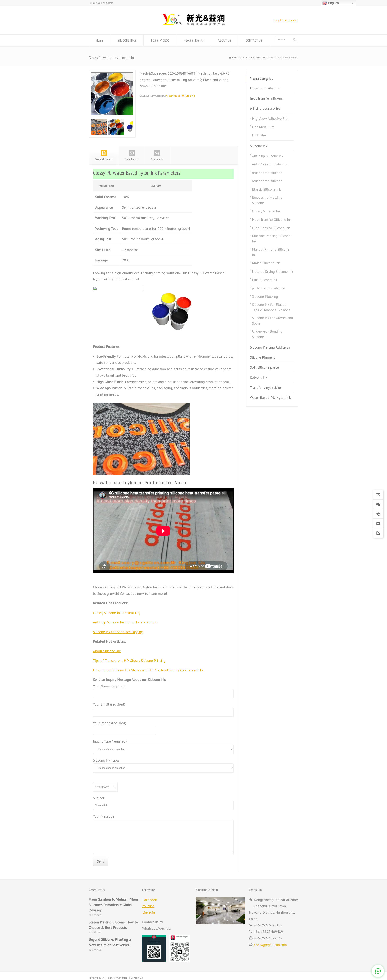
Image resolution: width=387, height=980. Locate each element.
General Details (104, 159)
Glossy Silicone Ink (266, 211)
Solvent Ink (258, 377)
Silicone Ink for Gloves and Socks (272, 321)
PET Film (259, 135)
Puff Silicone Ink (264, 280)
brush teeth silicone (267, 172)
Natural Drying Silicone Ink (272, 271)
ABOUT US (224, 40)
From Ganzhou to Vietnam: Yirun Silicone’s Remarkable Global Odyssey (113, 905)
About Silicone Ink (107, 651)
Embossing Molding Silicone (267, 200)
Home (99, 40)
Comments (157, 159)
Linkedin (148, 912)
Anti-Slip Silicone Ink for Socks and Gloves (125, 622)
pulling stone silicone (268, 288)
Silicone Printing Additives (270, 347)
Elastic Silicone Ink (266, 189)
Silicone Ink (258, 146)
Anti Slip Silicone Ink (267, 156)
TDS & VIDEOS (160, 40)
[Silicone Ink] (193, 26)
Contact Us (95, 2)
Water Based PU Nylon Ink (180, 95)
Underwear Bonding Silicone (267, 334)
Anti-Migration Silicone (269, 164)
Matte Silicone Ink (266, 263)
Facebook (149, 900)
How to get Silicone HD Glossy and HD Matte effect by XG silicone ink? (148, 670)
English (333, 3)
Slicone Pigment (262, 357)
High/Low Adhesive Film (270, 118)
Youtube (148, 906)
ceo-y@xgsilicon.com (285, 20)
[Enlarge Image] (112, 73)
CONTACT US (254, 40)
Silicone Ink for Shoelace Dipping (118, 632)
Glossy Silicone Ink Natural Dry (116, 613)
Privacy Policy (96, 978)
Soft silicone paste (264, 367)
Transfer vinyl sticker (266, 387)
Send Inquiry (132, 159)
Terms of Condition (117, 978)
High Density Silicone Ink (271, 228)
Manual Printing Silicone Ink (270, 252)
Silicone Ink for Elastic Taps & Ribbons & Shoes (271, 307)
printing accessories (265, 108)
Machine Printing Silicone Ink (271, 239)
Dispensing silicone (264, 88)
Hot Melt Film (263, 127)
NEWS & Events (194, 40)
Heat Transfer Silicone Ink (271, 219)
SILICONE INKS (127, 40)
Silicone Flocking (265, 296)
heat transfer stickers (266, 98)
